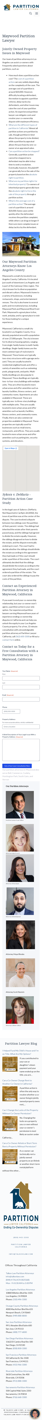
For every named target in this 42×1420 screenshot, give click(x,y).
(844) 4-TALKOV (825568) (18, 1280)
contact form (8, 640)
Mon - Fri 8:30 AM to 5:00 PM (19, 1283)
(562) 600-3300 (22, 636)
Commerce (17, 773)
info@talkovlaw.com (15, 1276)
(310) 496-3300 (20, 1299)
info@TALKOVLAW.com (21, 1254)
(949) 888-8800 (20, 1315)
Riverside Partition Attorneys (19, 1371)
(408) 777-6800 (20, 1332)
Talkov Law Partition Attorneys (20, 1273)
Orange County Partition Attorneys (22, 1306)
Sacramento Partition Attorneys (20, 1387)
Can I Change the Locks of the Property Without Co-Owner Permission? (20, 1112)
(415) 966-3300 (20, 1364)
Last (3, 683)
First (3, 674)
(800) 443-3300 (21, 1237)
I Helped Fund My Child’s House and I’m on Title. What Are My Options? (20, 1052)
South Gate (23, 776)
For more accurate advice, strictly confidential (17, 722)
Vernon (5, 779)
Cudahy (26, 773)
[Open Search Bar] (31, 14)
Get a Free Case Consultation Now (17, 766)
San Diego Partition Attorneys (19, 1338)
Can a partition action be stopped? (24, 151)
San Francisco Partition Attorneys (21, 1355)
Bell (9, 773)
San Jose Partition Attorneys (19, 1322)
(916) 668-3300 (20, 1397)
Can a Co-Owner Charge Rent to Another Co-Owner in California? (17, 1082)
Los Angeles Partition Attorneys (20, 1289)
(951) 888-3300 (20, 1381)
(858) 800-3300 (20, 1348)
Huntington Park (10, 776)
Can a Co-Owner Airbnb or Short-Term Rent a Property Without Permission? (19, 1145)
